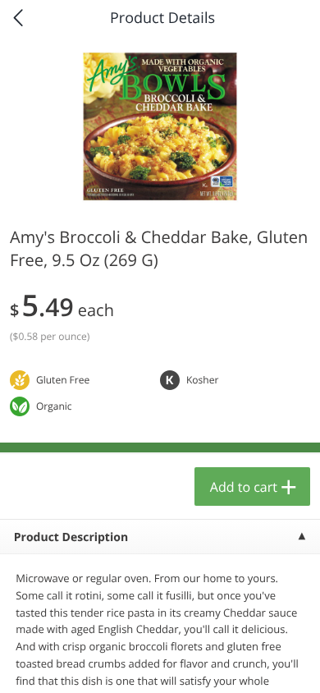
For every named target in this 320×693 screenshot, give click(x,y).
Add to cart (243, 487)
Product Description (71, 537)
